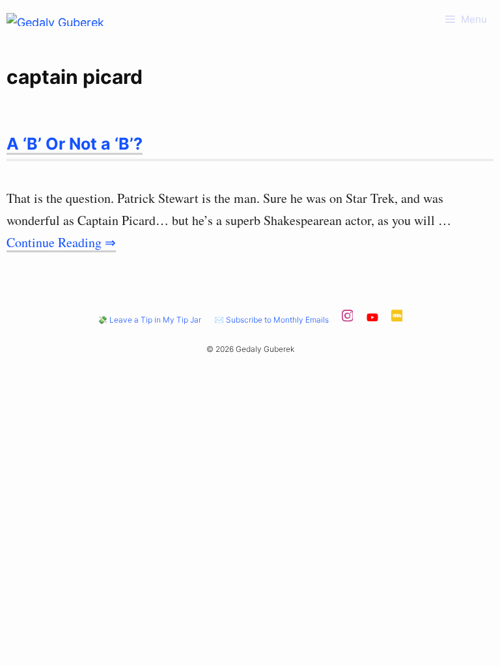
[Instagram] (348, 320)
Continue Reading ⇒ (61, 242)
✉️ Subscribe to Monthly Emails (271, 320)
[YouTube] (372, 320)
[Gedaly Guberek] (55, 20)
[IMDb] (397, 320)
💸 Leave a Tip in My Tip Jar (149, 320)
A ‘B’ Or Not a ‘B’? (75, 143)
